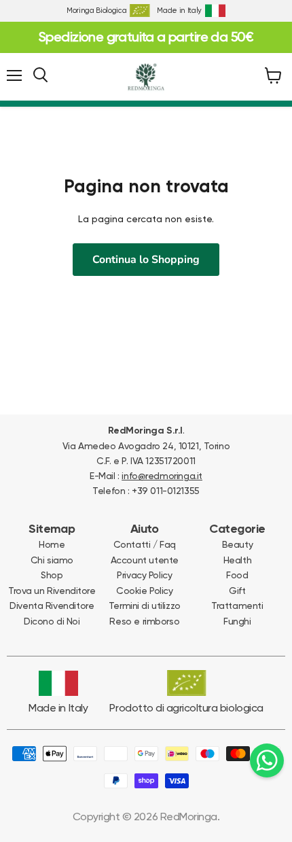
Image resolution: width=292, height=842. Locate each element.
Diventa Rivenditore (52, 605)
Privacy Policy (144, 574)
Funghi (237, 621)
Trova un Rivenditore (52, 590)
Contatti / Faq (144, 544)
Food (237, 574)
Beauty (237, 544)
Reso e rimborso (144, 621)
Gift (237, 590)
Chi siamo (52, 560)
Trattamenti (237, 605)
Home (52, 544)
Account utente (145, 560)
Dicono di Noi (52, 621)
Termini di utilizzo (145, 605)
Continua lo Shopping (146, 259)
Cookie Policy (144, 590)
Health (237, 560)
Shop (51, 574)
